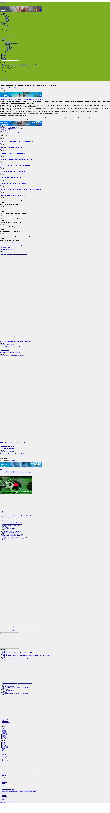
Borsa (4, 127)
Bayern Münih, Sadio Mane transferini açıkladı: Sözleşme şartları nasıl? (16, 687)
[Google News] (3, 130)
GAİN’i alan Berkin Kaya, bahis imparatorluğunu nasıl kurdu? (13, 443)
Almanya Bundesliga (6, 722)
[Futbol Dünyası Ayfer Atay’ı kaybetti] (7, 446)
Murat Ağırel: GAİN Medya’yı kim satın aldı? (10, 346)
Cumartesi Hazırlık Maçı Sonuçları (8, 68)
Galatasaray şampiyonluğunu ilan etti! (11, 147)
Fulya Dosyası (7, 41)
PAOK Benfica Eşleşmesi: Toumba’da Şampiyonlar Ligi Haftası (14, 538)
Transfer (3, 22)
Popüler (3, 512)
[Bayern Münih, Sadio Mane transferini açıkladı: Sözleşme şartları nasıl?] (9, 686)
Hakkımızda (4, 782)
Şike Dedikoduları (10, 47)
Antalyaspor (4, 733)
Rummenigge (11, 87)
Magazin (3, 38)
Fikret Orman (7, 25)
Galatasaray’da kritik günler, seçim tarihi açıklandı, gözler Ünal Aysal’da (16, 693)
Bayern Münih (5, 747)
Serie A (6, 33)
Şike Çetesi (9, 49)
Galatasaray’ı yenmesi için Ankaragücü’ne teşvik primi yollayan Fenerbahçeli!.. (17, 652)
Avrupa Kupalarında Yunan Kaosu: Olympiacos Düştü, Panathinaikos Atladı (16, 66)
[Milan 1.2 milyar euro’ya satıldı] (5, 689)
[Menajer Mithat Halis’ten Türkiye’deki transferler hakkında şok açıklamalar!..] (4, 657)
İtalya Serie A (4, 720)
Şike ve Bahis (7, 46)
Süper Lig (6, 15)
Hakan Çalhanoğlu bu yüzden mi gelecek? (12, 195)
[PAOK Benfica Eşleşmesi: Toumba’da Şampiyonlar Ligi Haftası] (14, 537)
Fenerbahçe (7, 19)
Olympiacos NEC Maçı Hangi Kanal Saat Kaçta (11, 67)
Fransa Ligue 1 (5, 721)
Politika (3, 24)
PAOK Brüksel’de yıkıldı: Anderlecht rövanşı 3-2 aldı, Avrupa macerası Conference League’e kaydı (20, 65)
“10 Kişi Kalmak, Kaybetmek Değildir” (11, 177)
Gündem (3, 14)
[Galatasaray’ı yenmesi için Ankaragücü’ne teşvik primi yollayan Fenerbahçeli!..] (4, 651)
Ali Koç (6, 26)
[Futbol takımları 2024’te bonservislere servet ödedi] (7, 451)
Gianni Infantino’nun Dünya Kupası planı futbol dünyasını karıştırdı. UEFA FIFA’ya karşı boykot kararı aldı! (22, 790)
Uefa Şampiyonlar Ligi (9, 35)
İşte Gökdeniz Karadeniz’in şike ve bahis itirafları (11, 626)
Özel (3, 40)
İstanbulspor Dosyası (8, 42)
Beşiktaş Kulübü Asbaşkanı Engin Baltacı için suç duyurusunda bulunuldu (16, 684)
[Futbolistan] (2, 2)
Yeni (3, 511)
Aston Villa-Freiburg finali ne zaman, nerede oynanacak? (16, 141)
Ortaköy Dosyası (8, 45)
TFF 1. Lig (4, 715)
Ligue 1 (6, 34)
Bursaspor (6, 18)
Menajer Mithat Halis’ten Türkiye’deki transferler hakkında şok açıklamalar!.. (16, 658)
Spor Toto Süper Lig (6, 714)
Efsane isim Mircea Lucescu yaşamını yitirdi (12, 153)
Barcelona (4, 743)
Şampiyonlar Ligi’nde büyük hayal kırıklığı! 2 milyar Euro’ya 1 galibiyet (16, 341)
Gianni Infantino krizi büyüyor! (8, 789)
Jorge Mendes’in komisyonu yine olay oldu (10, 681)
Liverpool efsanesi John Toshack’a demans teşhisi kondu (16, 159)
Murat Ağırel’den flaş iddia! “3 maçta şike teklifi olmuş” (12, 535)
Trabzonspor (7, 21)
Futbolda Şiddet (7, 50)
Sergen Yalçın (4, 757)
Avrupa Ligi (4, 724)
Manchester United (5, 746)
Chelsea (3, 744)
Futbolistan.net (5, 793)
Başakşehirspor (5, 734)
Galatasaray (7, 20)
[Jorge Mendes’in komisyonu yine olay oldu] (7, 679)
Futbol (3, 39)
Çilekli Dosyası (7, 44)
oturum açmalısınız (12, 460)
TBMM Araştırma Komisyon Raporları (12, 43)
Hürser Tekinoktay (5, 761)
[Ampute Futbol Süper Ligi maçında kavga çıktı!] (11, 531)
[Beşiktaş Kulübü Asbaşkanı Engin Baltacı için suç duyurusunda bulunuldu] (17, 683)
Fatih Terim (4, 754)
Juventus (3, 748)
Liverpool (4, 745)
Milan (3, 750)
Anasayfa (4, 781)
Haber (1, 143)
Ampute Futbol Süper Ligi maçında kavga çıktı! (11, 532)
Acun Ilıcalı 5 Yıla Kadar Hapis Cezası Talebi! (10, 352)
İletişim (3, 785)
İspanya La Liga (5, 719)
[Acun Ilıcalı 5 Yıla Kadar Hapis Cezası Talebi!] (4, 350)
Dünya (3, 29)
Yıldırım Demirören (8, 28)
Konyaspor (4, 736)
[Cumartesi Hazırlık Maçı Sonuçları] (5, 527)
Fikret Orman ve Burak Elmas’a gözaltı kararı (13, 171)
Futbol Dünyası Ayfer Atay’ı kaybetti (8, 448)
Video (6, 51)
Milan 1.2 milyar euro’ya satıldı (8, 690)
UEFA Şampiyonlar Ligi (6, 723)
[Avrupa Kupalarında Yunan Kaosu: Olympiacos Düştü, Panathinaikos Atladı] (11, 520)
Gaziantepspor (5, 735)
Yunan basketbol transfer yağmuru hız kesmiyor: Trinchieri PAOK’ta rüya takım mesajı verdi (19, 64)
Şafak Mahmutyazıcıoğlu (6, 763)
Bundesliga (7, 31)
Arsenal (3, 749)
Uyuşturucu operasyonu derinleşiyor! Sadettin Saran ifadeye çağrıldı (20, 189)
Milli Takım (7, 16)
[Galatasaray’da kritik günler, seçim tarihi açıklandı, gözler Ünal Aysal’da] (5, 692)
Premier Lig (7, 32)
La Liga (6, 30)
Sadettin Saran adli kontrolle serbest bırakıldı (13, 183)
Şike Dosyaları (9, 48)
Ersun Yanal (4, 756)
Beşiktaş (6, 17)
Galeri (6, 52)
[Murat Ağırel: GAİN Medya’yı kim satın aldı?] (7, 344)
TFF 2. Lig (4, 716)
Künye (3, 783)
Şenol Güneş (4, 755)
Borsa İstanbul (8, 127)
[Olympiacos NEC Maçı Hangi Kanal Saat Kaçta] (12, 524)
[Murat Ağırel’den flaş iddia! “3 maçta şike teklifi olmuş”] (12, 534)
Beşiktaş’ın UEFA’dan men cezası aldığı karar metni (15, 165)
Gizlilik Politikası (5, 784)
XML (11, 793)
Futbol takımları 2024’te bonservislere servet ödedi (12, 454)
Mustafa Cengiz (7, 27)
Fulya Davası (4, 738)
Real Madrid (4, 742)
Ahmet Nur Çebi (5, 762)
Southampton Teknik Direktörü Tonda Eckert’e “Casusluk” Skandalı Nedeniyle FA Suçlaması (19, 791)
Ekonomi (4, 23)
